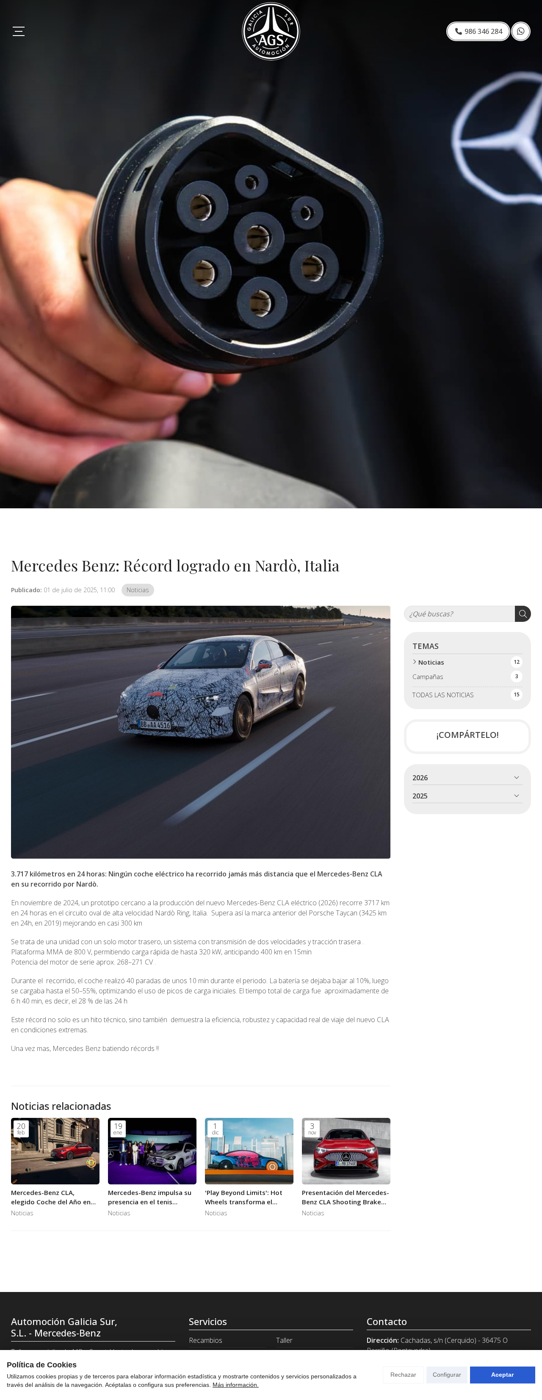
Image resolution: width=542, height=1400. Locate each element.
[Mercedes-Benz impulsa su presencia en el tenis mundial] (152, 1151)
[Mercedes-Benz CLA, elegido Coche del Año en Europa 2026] (55, 1151)
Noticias (138, 590)
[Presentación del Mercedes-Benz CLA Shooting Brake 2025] (346, 1151)
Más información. (236, 1384)
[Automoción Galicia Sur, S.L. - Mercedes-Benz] (271, 31)
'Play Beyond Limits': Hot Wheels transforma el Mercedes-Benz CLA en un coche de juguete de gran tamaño (245, 1197)
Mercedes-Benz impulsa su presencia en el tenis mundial (149, 1197)
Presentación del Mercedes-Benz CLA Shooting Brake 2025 (345, 1197)
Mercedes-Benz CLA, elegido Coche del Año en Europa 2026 (51, 1197)
